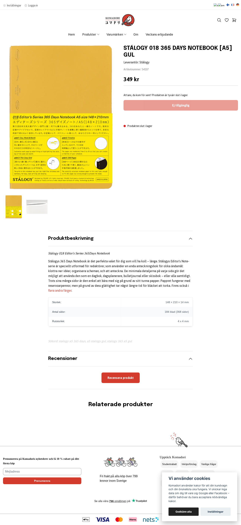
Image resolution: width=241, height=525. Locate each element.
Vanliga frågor (208, 464)
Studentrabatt (169, 464)
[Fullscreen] (60, 117)
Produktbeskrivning (71, 238)
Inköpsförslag (189, 464)
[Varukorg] (234, 20)
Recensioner (62, 358)
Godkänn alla (183, 511)
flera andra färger (60, 290)
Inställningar (215, 511)
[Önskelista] (226, 20)
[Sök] (219, 20)
